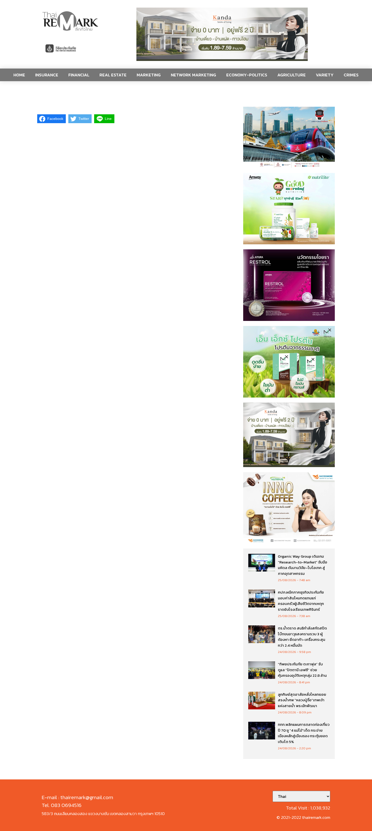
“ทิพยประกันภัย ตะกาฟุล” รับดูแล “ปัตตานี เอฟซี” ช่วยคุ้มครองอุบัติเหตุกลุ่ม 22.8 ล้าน (302, 669)
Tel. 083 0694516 (61, 805)
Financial (78, 75)
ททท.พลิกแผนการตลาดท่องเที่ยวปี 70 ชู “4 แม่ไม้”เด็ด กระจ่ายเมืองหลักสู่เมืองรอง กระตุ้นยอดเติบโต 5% (303, 733)
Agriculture (291, 75)
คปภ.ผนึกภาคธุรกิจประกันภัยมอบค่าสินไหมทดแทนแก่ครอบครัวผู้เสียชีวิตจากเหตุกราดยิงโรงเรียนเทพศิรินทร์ (301, 600)
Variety (325, 75)
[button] (222, 34)
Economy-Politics (246, 75)
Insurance (46, 75)
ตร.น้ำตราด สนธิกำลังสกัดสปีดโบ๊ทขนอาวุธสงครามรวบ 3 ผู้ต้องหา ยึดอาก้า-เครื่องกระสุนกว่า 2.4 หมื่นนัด (302, 636)
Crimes (351, 75)
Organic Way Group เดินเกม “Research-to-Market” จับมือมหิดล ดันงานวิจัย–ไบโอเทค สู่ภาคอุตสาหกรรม (302, 564)
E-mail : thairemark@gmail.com (77, 797)
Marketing (149, 75)
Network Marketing (193, 75)
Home (19, 75)
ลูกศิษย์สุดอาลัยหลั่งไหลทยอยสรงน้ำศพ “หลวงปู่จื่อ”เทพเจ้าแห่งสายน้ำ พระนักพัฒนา (302, 700)
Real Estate (113, 75)
